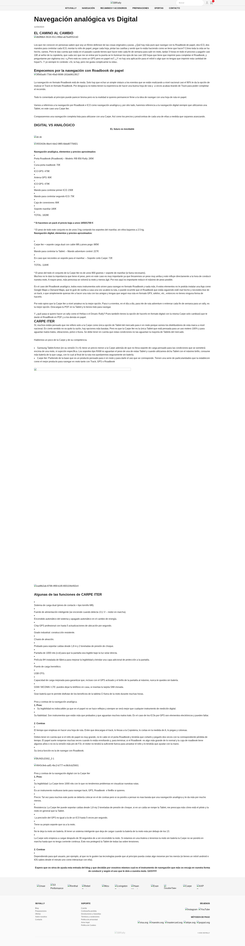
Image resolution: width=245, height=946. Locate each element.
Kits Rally (70, 8)
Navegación (88, 8)
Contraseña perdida (89, 911)
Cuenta (84, 908)
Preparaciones (140, 8)
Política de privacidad (89, 920)
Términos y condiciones (90, 917)
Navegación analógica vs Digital (86, 19)
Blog (37, 908)
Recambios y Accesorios (113, 8)
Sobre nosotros (41, 917)
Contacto (174, 8)
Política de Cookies (88, 925)
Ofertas (158, 8)
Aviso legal (85, 922)
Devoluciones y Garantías (91, 914)
